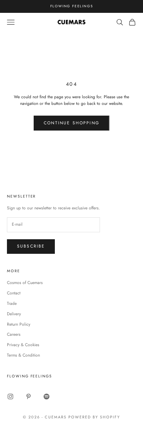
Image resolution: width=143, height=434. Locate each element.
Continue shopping (71, 123)
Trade (12, 303)
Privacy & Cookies (23, 345)
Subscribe (31, 246)
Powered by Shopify (94, 417)
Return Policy (18, 324)
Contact (13, 293)
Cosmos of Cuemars (25, 282)
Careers (13, 334)
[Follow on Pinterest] (28, 396)
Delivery (14, 314)
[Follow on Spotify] (46, 396)
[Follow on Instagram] (10, 396)
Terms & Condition (23, 355)
